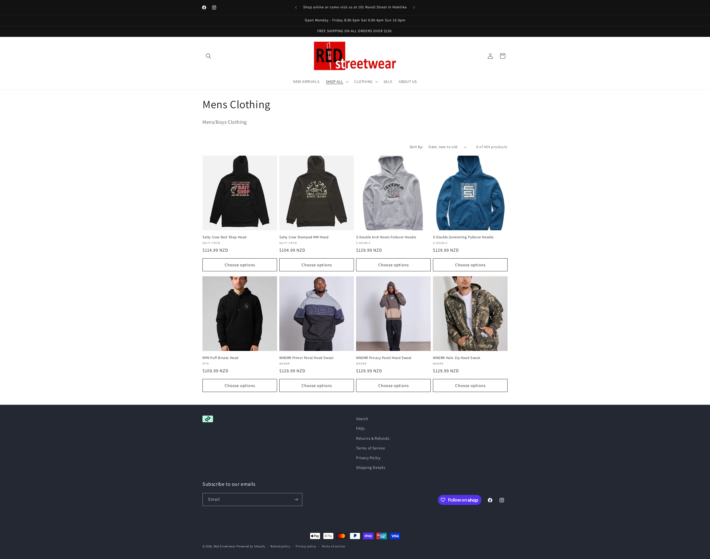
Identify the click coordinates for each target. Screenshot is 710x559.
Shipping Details (371, 467)
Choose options (240, 264)
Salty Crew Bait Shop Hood (224, 237)
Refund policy (280, 546)
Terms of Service (370, 448)
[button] (208, 56)
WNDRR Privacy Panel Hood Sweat (384, 358)
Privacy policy (306, 546)
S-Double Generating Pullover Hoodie (463, 237)
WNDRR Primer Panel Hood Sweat (306, 358)
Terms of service (333, 546)
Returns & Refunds (372, 438)
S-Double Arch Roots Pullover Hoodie (386, 237)
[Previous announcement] (296, 7)
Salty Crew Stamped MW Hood (304, 237)
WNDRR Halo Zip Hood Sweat (456, 358)
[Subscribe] (296, 499)
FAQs (360, 428)
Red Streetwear (225, 546)
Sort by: (416, 146)
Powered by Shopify (251, 546)
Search (362, 418)
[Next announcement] (414, 7)
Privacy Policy (368, 457)
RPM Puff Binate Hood (220, 358)
